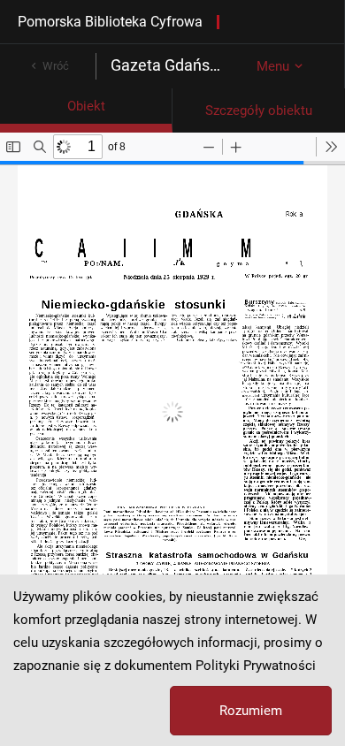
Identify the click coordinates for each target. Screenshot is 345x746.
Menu (273, 66)
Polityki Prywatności (256, 666)
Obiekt (86, 106)
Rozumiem (250, 711)
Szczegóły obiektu (258, 110)
